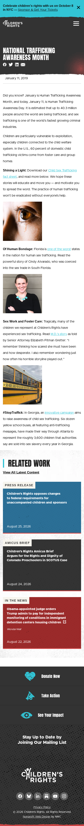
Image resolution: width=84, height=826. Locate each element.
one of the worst (59, 249)
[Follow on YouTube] (55, 796)
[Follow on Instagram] (64, 796)
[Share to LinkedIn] (17, 64)
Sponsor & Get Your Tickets (38, 9)
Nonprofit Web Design (36, 816)
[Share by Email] (23, 64)
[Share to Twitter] (11, 64)
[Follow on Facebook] (20, 796)
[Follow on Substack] (46, 796)
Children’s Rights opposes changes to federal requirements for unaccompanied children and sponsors (37, 498)
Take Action (50, 696)
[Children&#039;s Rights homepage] (12, 23)
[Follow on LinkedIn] (38, 796)
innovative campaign (59, 412)
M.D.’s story (59, 334)
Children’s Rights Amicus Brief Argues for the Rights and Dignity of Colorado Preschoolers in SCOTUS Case (37, 556)
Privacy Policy (42, 807)
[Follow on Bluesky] (29, 796)
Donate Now (50, 676)
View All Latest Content (21, 472)
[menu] (76, 23)
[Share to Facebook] (5, 64)
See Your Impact (50, 715)
